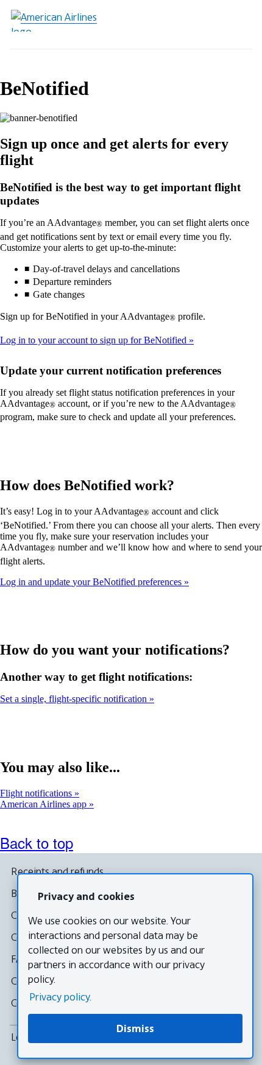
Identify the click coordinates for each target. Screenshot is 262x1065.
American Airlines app (44, 804)
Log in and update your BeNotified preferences (92, 582)
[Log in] (203, 24)
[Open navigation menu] (237, 24)
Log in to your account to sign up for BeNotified (94, 340)
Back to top (36, 842)
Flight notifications (37, 793)
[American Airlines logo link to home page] (58, 21)
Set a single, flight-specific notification (74, 699)
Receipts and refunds (57, 871)
